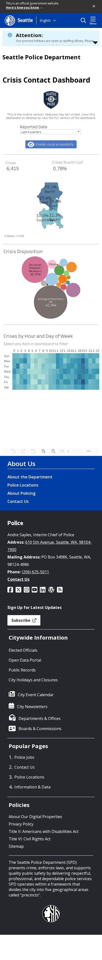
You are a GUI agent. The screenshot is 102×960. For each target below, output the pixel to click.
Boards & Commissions (40, 728)
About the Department (29, 477)
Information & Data (32, 787)
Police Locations (22, 485)
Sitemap (16, 846)
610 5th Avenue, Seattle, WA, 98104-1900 (49, 545)
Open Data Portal (25, 660)
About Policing (21, 493)
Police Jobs (24, 757)
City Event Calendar (36, 694)
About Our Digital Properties (35, 816)
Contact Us (18, 501)
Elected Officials (23, 650)
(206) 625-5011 (35, 572)
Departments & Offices (40, 718)
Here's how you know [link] (23, 7)
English (45, 20)
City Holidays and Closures (33, 680)
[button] (94, 6)
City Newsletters (32, 706)
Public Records (22, 670)
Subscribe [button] (21, 620)
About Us (21, 463)
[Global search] (84, 20)
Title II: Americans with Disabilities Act (43, 831)
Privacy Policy (21, 824)
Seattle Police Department (41, 57)
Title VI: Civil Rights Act (30, 839)
